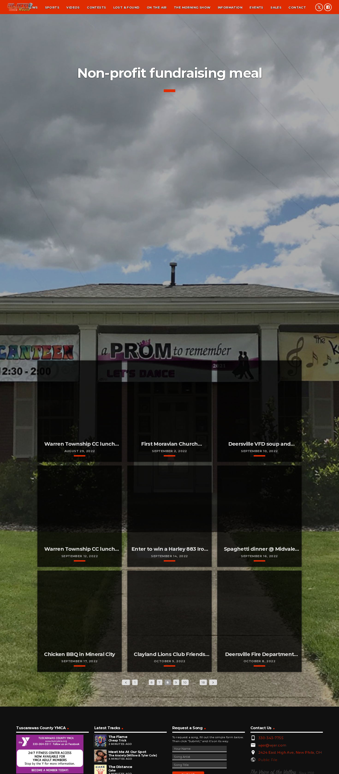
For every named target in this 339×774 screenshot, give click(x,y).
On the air (157, 7)
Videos (73, 7)
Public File (267, 760)
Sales (276, 7)
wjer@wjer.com (272, 745)
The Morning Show (192, 7)
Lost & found (126, 7)
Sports (52, 7)
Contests (96, 7)
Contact (297, 7)
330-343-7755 (270, 738)
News (32, 7)
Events (256, 7)
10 (185, 682)
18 (203, 682)
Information (230, 7)
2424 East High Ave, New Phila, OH (290, 752)
